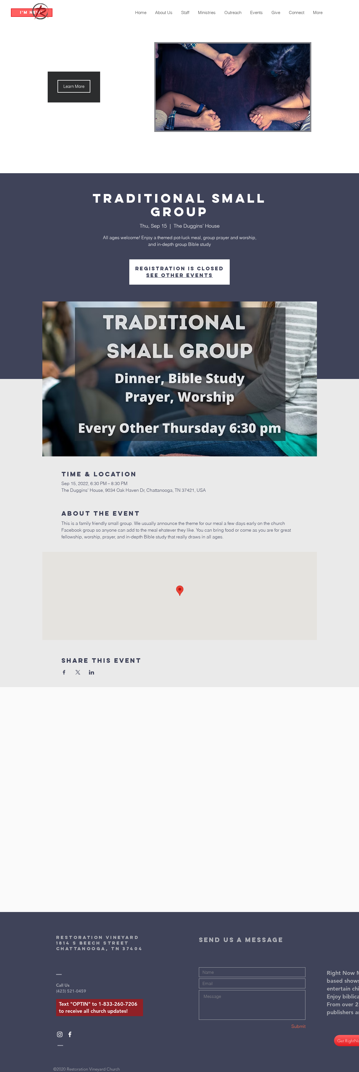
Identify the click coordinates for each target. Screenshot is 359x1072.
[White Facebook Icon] (69, 1034)
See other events (179, 275)
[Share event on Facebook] (64, 672)
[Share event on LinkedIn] (91, 672)
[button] (73, 86)
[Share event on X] (77, 672)
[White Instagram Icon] (59, 1034)
